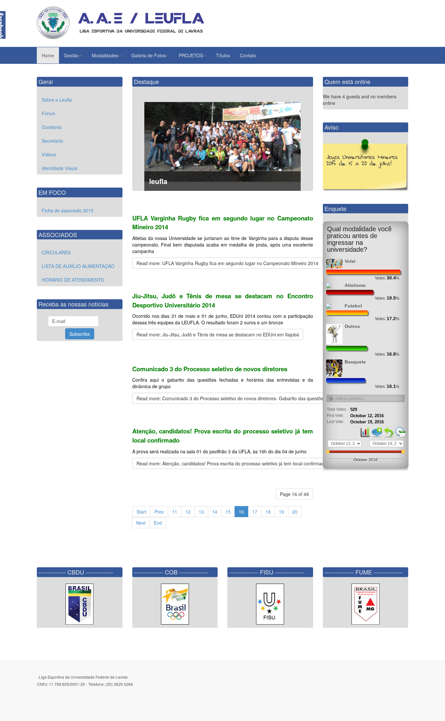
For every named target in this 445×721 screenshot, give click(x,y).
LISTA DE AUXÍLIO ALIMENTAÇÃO (78, 266)
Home (48, 55)
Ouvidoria (52, 127)
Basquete (355, 362)
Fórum (48, 113)
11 (174, 511)
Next (141, 522)
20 (294, 511)
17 (254, 511)
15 (228, 511)
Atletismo (355, 285)
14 (214, 511)
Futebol (353, 306)
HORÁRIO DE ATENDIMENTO (73, 279)
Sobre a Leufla (57, 99)
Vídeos (49, 154)
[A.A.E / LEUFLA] (120, 23)
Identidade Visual (59, 168)
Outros (352, 326)
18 (268, 511)
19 (281, 511)
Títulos (223, 55)
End (158, 522)
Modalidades (105, 55)
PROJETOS (191, 55)
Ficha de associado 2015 (67, 210)
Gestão (71, 55)
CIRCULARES (56, 252)
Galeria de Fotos (148, 55)
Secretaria (52, 140)
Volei (350, 261)
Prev (159, 511)
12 (188, 511)
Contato (248, 55)
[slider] (328, 452)
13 (201, 511)
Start (141, 511)
